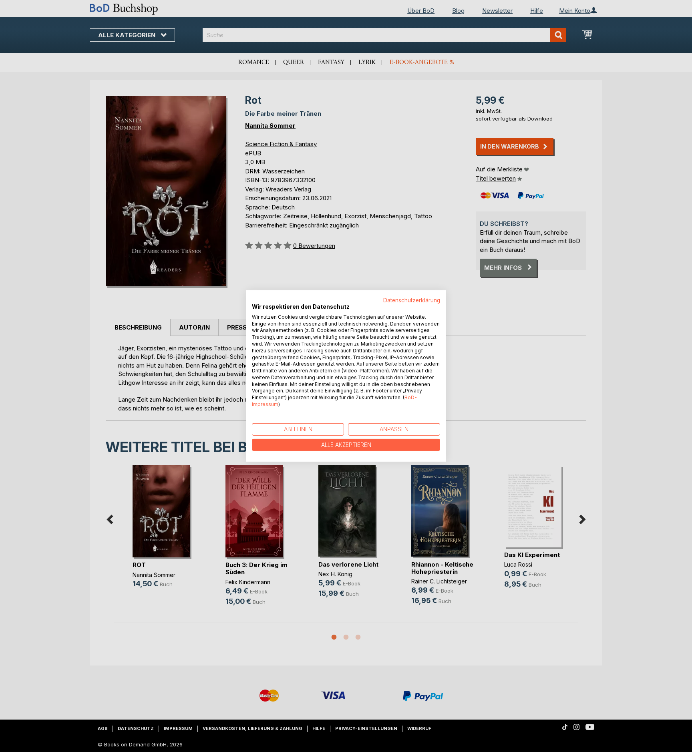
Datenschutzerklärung (411, 300)
